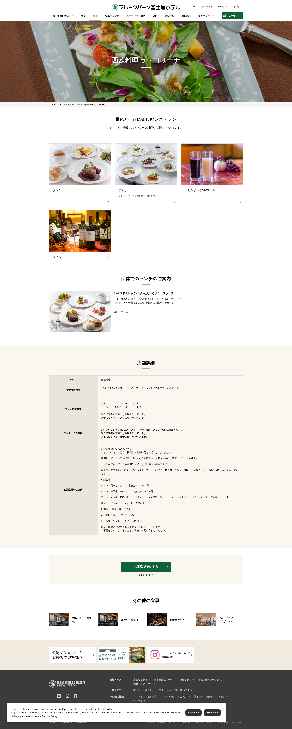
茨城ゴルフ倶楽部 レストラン (209, 696)
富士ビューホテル (142, 690)
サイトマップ (173, 722)
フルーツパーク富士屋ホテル (174, 690)
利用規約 (186, 722)
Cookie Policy (50, 716)
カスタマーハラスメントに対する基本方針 (211, 722)
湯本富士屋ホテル (163, 679)
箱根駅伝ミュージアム (210, 679)
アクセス (193, 6)
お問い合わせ (206, 6)
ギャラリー (204, 15)
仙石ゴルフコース (142, 683)
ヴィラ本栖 (139, 700)
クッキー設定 (237, 722)
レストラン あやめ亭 (145, 696)
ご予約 (232, 15)
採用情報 (161, 722)
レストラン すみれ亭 (175, 696)
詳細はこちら (121, 312)
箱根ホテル (185, 679)
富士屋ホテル (140, 679)
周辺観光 (186, 15)
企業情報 (150, 722)
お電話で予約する (146, 566)
